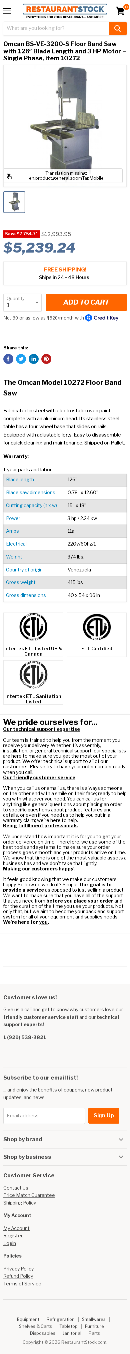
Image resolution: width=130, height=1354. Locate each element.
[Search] (118, 28)
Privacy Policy (18, 1268)
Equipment (28, 1319)
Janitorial (72, 1333)
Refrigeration (61, 1319)
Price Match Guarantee (29, 1195)
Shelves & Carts (35, 1326)
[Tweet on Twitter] (21, 359)
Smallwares (94, 1319)
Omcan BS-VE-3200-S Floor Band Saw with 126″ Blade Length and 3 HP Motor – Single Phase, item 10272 (64, 51)
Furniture (94, 1326)
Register (13, 1235)
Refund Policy (18, 1276)
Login (9, 1243)
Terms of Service (22, 1283)
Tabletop (68, 1326)
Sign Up (104, 1115)
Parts (94, 1333)
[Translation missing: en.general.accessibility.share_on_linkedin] (34, 359)
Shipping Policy (19, 1203)
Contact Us (15, 1188)
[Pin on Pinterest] (46, 359)
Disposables (42, 1333)
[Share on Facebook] (8, 359)
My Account (16, 1228)
